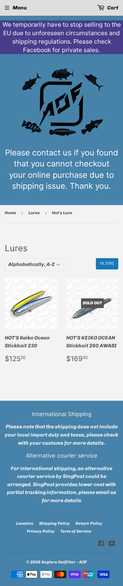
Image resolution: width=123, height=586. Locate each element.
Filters (107, 263)
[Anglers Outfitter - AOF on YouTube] (111, 544)
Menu (20, 8)
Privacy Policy (41, 531)
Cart (112, 8)
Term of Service (75, 531)
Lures (34, 212)
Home (10, 212)
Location (24, 523)
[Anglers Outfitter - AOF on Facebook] (101, 544)
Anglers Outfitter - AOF (64, 562)
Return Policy (88, 523)
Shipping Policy (54, 523)
